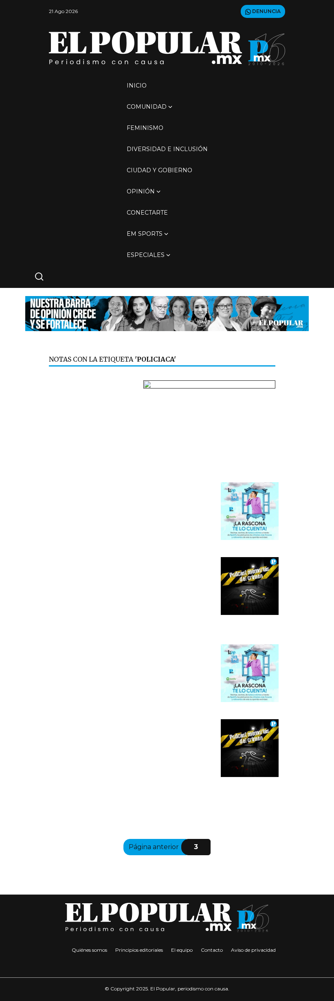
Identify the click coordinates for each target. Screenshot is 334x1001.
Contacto (212, 950)
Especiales (146, 255)
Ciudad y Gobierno (159, 170)
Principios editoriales (139, 950)
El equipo (182, 950)
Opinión (141, 191)
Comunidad (147, 106)
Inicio (137, 85)
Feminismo (145, 128)
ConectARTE (147, 212)
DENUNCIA (266, 11)
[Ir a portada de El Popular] (167, 48)
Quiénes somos (89, 950)
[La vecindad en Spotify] (250, 511)
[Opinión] (167, 313)
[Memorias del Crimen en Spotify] (250, 586)
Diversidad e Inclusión (167, 149)
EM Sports (145, 233)
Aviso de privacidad (253, 950)
